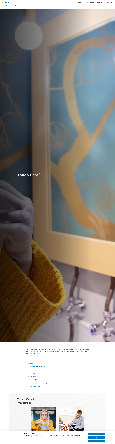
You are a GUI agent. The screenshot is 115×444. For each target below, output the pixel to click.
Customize (96, 437)
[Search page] (111, 2)
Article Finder (8, 5)
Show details (26, 440)
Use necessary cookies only (97, 441)
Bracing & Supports (89, 2)
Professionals (99, 2)
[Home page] (6, 2)
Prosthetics (79, 2)
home (4, 5)
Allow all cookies (96, 433)
